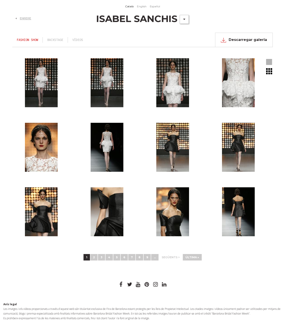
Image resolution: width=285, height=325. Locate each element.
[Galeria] (269, 62)
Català (129, 6)
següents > (171, 257)
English (142, 6)
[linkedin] (164, 285)
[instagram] (156, 285)
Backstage (55, 40)
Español (155, 6)
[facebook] (121, 285)
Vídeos (77, 40)
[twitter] (130, 285)
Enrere (25, 18)
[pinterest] (147, 285)
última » (192, 257)
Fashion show (27, 40)
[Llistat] (269, 71)
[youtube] (138, 285)
